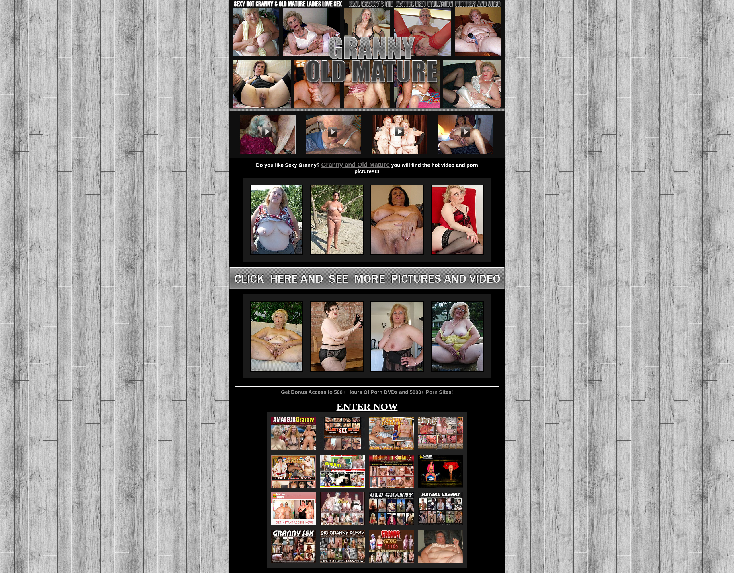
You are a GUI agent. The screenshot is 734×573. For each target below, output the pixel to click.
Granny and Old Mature (355, 164)
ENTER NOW (367, 406)
